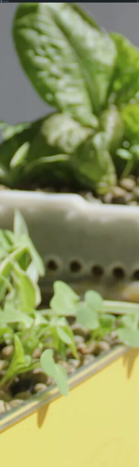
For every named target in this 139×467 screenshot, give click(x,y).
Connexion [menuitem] (6, 1)
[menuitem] (1, 1)
